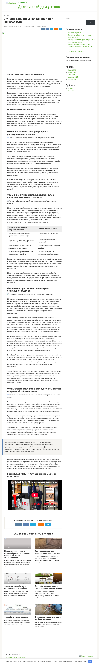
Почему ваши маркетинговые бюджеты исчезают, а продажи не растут (80, 46)
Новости (71, 91)
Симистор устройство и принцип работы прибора (15, 587)
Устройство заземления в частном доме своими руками (48, 587)
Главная (6, 15)
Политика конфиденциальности (16, 657)
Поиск (68, 19)
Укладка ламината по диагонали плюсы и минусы (47, 552)
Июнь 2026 (72, 72)
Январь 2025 (72, 79)
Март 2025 (71, 75)
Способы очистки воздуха (16, 617)
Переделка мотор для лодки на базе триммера (48, 618)
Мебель (31, 26)
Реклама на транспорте (76, 51)
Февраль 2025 (73, 77)
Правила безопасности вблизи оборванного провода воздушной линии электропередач (17, 554)
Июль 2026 (72, 70)
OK (90, 661)
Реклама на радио (74, 33)
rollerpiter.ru (22, 3)
